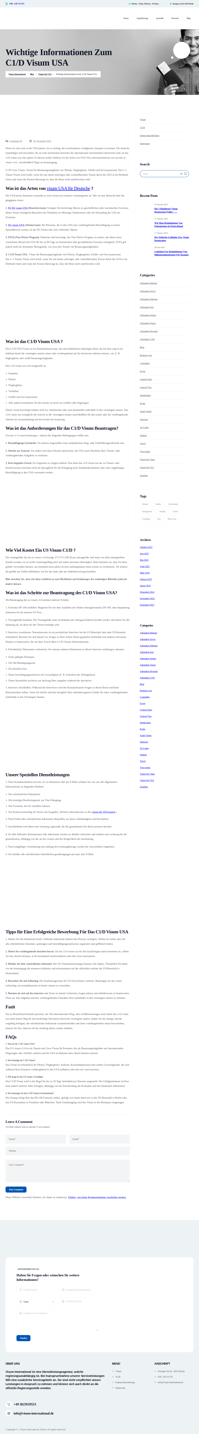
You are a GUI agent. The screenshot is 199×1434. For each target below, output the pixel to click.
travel (175, 511)
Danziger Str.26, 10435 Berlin (171, 1371)
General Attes (146, 379)
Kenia (142, 403)
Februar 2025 (146, 579)
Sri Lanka (144, 427)
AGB (142, 127)
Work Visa (172, 519)
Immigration (145, 395)
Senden (23, 1338)
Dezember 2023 (147, 605)
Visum (143, 119)
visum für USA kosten (103, 811)
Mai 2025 (144, 560)
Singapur (144, 419)
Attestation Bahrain (148, 283)
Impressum (145, 143)
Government (173, 504)
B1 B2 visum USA (18, 207)
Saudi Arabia (146, 411)
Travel (143, 443)
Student (143, 435)
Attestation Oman (148, 323)
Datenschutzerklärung (149, 135)
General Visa (146, 387)
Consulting (145, 363)
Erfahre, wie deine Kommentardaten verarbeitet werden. (97, 1197)
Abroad (145, 504)
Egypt (142, 371)
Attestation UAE (147, 339)
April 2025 (145, 566)
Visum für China (147, 459)
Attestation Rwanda (148, 331)
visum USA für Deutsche (68, 188)
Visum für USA (147, 467)
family (158, 504)
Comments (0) (15, 141)
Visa (158, 519)
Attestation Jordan (148, 315)
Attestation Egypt (147, 291)
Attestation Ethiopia (148, 299)
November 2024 (147, 598)
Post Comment (16, 1189)
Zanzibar (144, 475)
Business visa (146, 355)
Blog (142, 347)
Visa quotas (145, 451)
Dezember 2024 (147, 592)
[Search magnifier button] (185, 174)
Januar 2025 (145, 585)
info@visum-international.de (170, 1382)
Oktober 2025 (146, 547)
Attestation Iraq (147, 307)
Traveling (146, 519)
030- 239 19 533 (16, 3)
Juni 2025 (144, 553)
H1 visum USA (16, 225)
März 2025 (145, 573)
